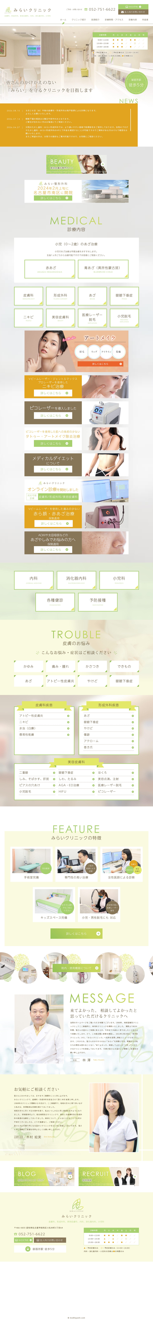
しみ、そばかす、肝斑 (34, 779)
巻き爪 (88, 747)
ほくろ (102, 772)
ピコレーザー (107, 791)
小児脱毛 (25, 791)
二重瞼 (23, 772)
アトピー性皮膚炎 (31, 715)
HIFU (62, 791)
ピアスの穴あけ (29, 785)
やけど (88, 728)
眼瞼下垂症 (91, 722)
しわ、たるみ (68, 779)
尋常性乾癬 (26, 734)
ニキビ (23, 722)
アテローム (91, 741)
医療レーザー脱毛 (110, 785)
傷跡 (87, 734)
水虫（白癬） (28, 728)
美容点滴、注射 (108, 779)
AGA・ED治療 (69, 785)
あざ (87, 715)
